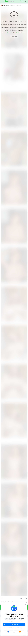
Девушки (18, 5)
